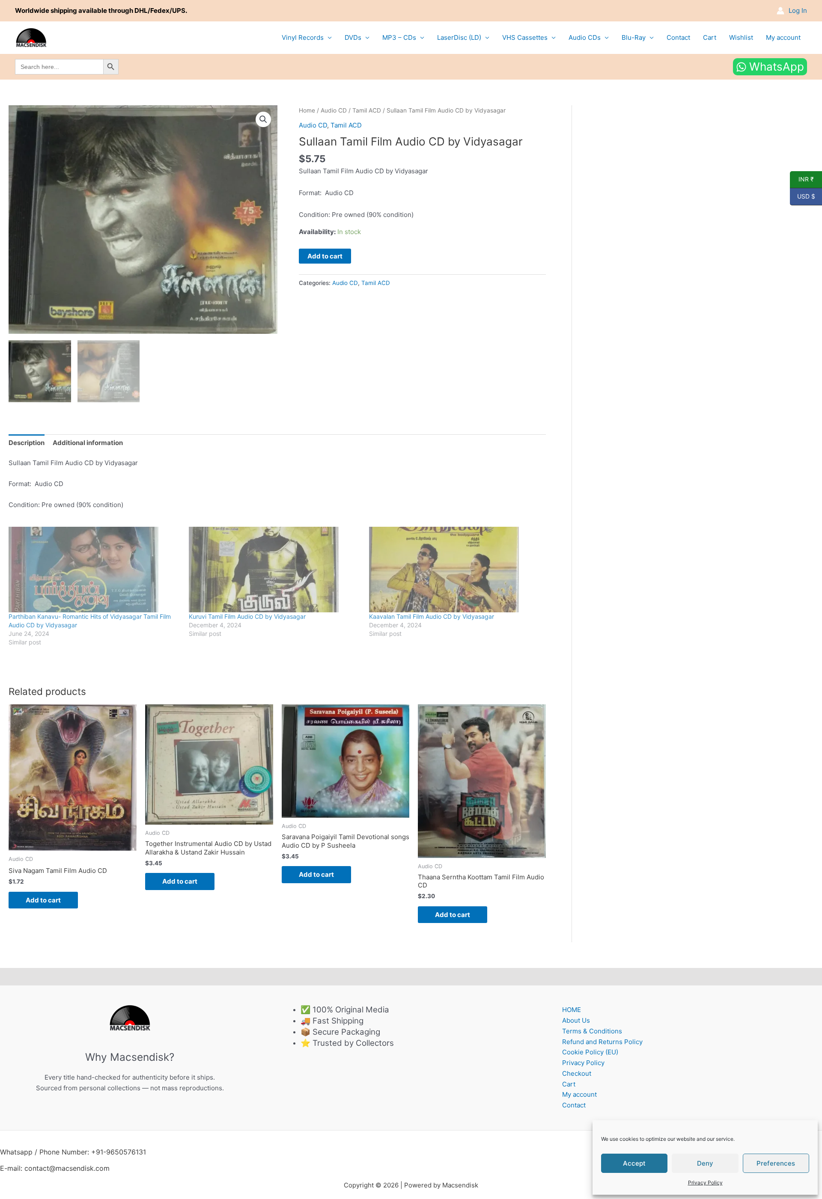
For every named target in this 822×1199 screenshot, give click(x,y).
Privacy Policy (705, 1182)
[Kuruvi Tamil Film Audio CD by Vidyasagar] (274, 569)
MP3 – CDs (399, 37)
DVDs (353, 37)
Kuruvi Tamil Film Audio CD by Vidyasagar (247, 616)
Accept (634, 1163)
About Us (576, 1020)
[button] (263, 119)
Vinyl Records (303, 37)
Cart (709, 37)
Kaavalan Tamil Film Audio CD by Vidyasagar (431, 616)
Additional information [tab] (88, 443)
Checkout (576, 1073)
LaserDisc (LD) (459, 37)
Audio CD (334, 110)
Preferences (775, 1163)
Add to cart (324, 256)
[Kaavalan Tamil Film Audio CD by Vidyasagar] (455, 569)
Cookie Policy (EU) (590, 1052)
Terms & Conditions (592, 1031)
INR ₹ (802, 179)
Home (307, 110)
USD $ (802, 196)
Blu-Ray (634, 37)
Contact (678, 37)
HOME (571, 1010)
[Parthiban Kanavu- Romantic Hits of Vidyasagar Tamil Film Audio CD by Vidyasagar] (94, 569)
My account (783, 37)
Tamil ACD (366, 110)
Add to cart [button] (43, 900)
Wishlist (741, 37)
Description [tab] (27, 443)
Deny (705, 1163)
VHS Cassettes (525, 37)
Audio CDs (585, 37)
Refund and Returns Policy (602, 1042)
